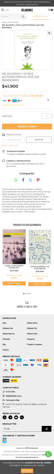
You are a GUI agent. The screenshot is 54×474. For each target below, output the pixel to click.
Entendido (27, 471)
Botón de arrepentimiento (27, 457)
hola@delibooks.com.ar (14, 396)
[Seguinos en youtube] (16, 417)
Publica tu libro (32, 333)
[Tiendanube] (27, 449)
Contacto (6, 349)
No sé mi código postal (10, 145)
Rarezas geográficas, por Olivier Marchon (40, 267)
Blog (4, 344)
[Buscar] (23, 16)
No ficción (13, 22)
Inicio (4, 22)
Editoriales (6, 339)
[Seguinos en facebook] (10, 417)
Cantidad (7, 116)
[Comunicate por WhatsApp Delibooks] (48, 454)
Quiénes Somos (32, 322)
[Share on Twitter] (30, 180)
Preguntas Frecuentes (34, 344)
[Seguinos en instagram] (5, 417)
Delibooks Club (8, 328)
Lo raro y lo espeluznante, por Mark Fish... (14, 267)
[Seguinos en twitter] (22, 417)
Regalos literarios (9, 333)
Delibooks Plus (32, 328)
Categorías (31, 339)
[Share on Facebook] (23, 180)
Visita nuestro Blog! (13, 400)
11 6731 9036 (10, 391)
